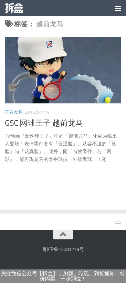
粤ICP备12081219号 (63, 249)
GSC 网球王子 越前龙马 (44, 123)
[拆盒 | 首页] (16, 8)
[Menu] (118, 8)
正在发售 (14, 112)
